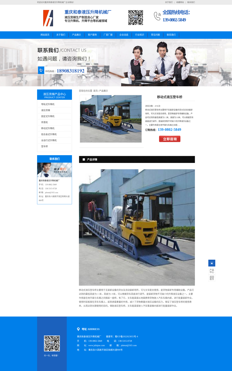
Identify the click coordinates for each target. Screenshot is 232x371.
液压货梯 (45, 110)
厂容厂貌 (108, 35)
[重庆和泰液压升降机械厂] (48, 26)
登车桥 (44, 146)
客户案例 (92, 35)
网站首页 (45, 35)
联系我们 (191, 2)
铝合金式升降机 (49, 134)
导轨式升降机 (47, 104)
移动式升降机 (47, 128)
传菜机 (44, 122)
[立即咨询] (169, 141)
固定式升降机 (47, 116)
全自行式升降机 (49, 140)
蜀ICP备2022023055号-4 (126, 336)
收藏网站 (180, 2)
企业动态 (123, 35)
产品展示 (76, 35)
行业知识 (139, 35)
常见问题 (155, 35)
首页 (95, 91)
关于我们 (169, 2)
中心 (212, 271)
